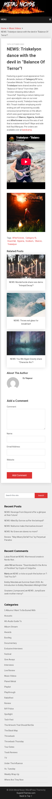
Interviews (9, 665)
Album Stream (11, 627)
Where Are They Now (14, 780)
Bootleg (7, 637)
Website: (11, 460)
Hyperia (20, 241)
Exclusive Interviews (13, 648)
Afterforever (18, 238)
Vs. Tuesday (9, 769)
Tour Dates (9, 747)
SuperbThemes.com (26, 793)
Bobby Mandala (11, 582)
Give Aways (9, 659)
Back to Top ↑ (26, 796)
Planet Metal (10, 681)
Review (7, 703)
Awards (7, 632)
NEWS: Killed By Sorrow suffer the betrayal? (24, 520)
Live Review (9, 670)
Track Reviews (10, 752)
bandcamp (27, 130)
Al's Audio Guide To (13, 621)
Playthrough (9, 692)
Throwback (9, 736)
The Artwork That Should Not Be (19, 725)
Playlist (7, 687)
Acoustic (8, 616)
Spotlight (8, 714)
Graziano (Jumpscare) (14, 590)
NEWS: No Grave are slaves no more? (21, 531)
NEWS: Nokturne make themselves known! (23, 526)
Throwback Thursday (14, 741)
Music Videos (15, 28)
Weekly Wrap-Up (11, 774)
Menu (3, 19)
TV (5, 758)
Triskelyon (12, 244)
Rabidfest (8, 698)
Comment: (11, 407)
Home (3, 28)
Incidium (29, 241)
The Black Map (11, 730)
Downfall (12, 241)
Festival (7, 654)
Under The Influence (13, 763)
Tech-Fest (8, 719)
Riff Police (9, 709)
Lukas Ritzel (9, 557)
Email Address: (13, 447)
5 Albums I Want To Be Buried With (20, 610)
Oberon (38, 241)
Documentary (10, 643)
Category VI (31, 238)
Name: (10, 433)
